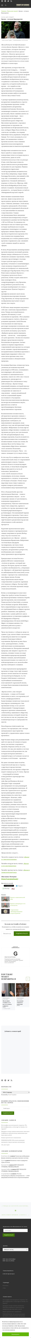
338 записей (9, 962)
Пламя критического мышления (11, 1137)
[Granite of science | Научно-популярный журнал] (23, 5)
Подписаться (22, 933)
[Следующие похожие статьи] (28, 979)
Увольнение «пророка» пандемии (20, 1002)
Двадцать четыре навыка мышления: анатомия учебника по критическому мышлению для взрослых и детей (15, 1133)
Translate (13, 1094)
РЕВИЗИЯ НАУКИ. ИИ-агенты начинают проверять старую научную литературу (13, 1141)
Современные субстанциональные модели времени (16, 911)
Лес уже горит (5, 1144)
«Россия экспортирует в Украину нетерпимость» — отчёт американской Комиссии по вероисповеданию (15, 1175)
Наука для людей (12, 11)
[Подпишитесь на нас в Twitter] (8, 1)
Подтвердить (15, 1334)
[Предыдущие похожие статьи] (24, 979)
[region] (15, 1328)
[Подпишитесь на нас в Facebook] (2, 1)
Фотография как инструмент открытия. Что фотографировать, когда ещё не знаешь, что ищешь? (14, 1127)
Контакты (5, 1285)
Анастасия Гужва (7, 40)
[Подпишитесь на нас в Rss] (11, 1)
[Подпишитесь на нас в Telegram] (5, 1)
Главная (3, 11)
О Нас (4, 1288)
